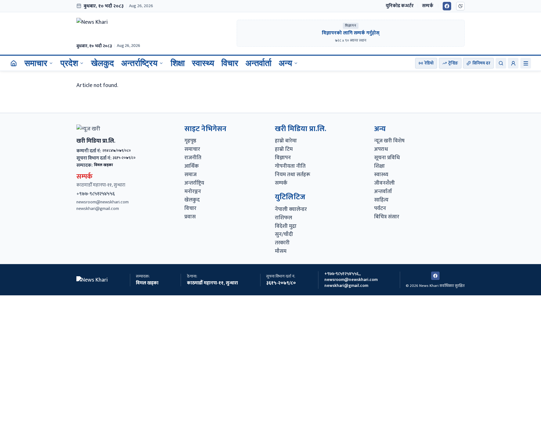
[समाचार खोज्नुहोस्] (501, 63)
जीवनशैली (384, 183)
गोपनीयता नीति (290, 166)
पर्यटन (380, 208)
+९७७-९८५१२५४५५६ (95, 194)
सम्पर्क (427, 6)
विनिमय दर (481, 63)
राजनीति (192, 158)
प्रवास (190, 217)
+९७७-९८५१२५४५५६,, (342, 274)
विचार (229, 63)
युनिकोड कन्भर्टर (400, 6)
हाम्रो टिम (284, 149)
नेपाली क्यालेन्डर (291, 209)
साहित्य (381, 200)
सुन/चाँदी (284, 234)
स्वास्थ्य (203, 63)
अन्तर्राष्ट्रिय (139, 63)
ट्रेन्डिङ (453, 63)
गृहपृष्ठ (190, 141)
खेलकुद (102, 63)
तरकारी (282, 243)
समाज (190, 175)
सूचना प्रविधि (387, 158)
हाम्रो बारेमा (286, 141)
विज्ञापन (283, 158)
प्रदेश (69, 63)
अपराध (381, 149)
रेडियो (429, 63)
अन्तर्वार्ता (258, 63)
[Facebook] (447, 6)
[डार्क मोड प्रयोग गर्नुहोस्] (460, 6)
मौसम (280, 251)
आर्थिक (191, 166)
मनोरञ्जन (192, 192)
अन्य (285, 63)
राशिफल (283, 218)
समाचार (35, 63)
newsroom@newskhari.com (102, 202)
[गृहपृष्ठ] (13, 63)
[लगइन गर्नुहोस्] (513, 63)
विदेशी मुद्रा (285, 226)
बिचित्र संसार (386, 217)
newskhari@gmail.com (97, 209)
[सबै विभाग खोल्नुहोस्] (525, 63)
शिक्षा (178, 63)
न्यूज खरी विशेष (389, 141)
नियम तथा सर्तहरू (292, 175)
